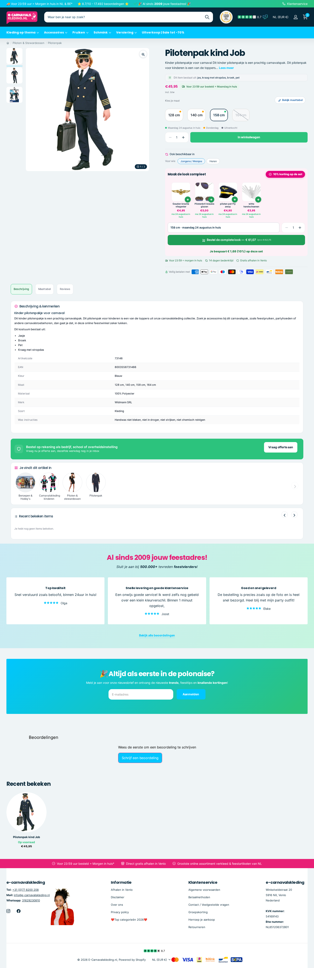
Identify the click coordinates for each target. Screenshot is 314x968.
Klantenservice (202, 882)
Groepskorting (198, 912)
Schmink (101, 32)
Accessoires (54, 32)
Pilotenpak (55, 43)
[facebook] (19, 911)
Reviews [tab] (65, 289)
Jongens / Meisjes (191, 161)
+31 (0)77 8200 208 (25, 889)
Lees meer (226, 68)
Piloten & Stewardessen (28, 43)
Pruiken (78, 32)
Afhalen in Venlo (122, 889)
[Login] (295, 17)
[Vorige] (284, 514)
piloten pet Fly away (228, 205)
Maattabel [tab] (44, 289)
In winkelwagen (249, 137)
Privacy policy (120, 912)
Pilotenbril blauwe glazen (204, 205)
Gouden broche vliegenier (181, 205)
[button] (183, 137)
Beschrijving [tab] (21, 289)
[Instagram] (8, 911)
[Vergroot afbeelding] (143, 54)
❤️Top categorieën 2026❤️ (129, 919)
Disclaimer (117, 897)
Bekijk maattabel (292, 100)
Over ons (117, 904)
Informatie (121, 882)
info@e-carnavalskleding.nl (32, 895)
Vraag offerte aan (280, 447)
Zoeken (207, 17)
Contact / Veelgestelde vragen (208, 904)
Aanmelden (191, 694)
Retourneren (196, 927)
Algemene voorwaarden (204, 889)
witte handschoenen (251, 205)
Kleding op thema (20, 32)
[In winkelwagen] (258, 199)
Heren (213, 161)
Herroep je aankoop (201, 919)
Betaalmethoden (199, 897)
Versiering (124, 32)
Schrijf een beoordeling (140, 758)
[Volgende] (294, 514)
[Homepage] (7, 43)
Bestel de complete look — (239, 240)
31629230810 (31, 900)
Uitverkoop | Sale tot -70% (163, 32)
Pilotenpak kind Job (26, 837)
